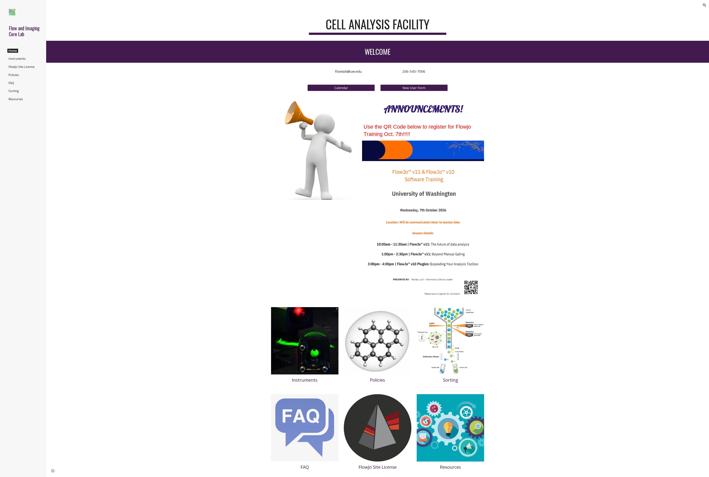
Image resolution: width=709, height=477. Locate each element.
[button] (704, 5)
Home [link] (12, 51)
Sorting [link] (13, 91)
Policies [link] (13, 75)
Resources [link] (15, 99)
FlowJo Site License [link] (21, 67)
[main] (377, 25)
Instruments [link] (17, 59)
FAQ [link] (11, 83)
